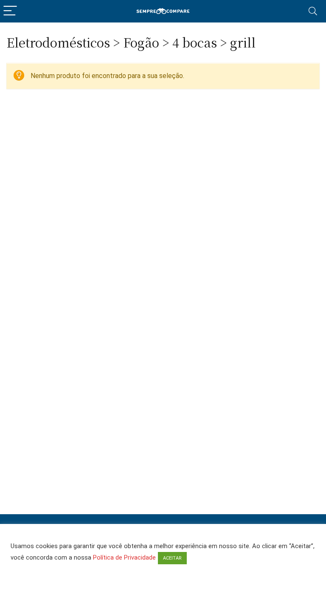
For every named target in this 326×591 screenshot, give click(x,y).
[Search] (313, 11)
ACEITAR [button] (172, 558)
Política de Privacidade (124, 557)
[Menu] (10, 11)
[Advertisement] (163, 485)
